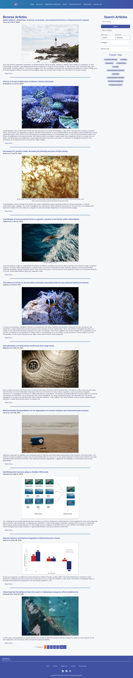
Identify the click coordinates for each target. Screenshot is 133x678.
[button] (53, 4)
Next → (63, 647)
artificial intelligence (116, 81)
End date (118, 34)
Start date (104, 34)
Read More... (9, 73)
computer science (116, 85)
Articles (39, 4)
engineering (121, 63)
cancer (116, 67)
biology (124, 59)
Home (32, 4)
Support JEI (64, 666)
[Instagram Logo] (70, 671)
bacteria (116, 74)
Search (115, 26)
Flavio (54, 262)
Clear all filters (107, 30)
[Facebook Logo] (66, 671)
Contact (73, 666)
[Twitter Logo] (63, 671)
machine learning (111, 59)
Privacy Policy (83, 666)
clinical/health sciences (116, 77)
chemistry (110, 63)
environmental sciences (116, 70)
